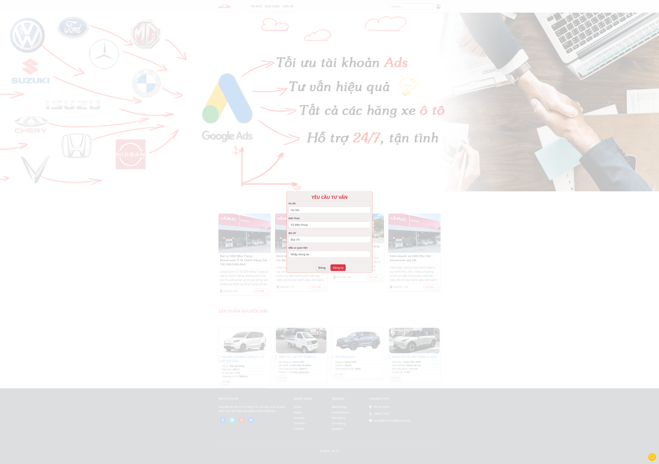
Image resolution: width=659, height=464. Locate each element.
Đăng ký (338, 268)
